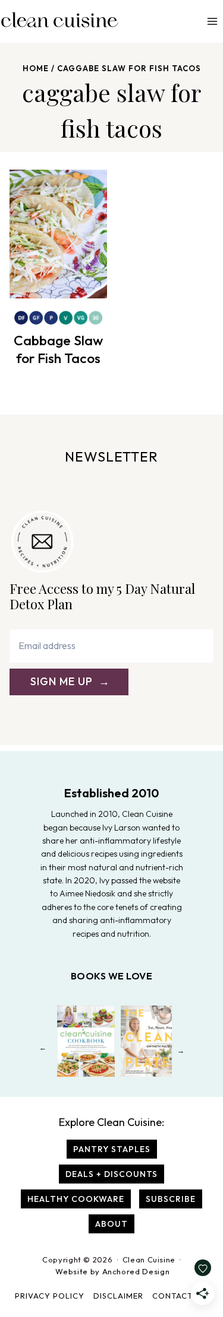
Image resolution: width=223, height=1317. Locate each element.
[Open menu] (212, 21)
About (111, 1224)
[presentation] (58, 234)
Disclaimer (118, 1295)
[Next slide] (180, 1050)
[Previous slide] (42, 1050)
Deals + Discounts (111, 1174)
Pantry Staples (111, 1149)
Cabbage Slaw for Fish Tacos (58, 349)
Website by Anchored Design (112, 1271)
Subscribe (171, 1199)
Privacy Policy (49, 1295)
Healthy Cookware (75, 1199)
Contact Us (179, 1295)
